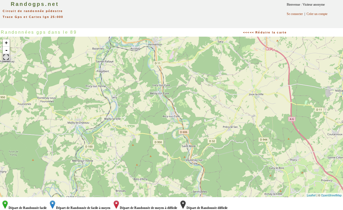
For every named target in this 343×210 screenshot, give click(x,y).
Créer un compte (317, 14)
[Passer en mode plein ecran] (6, 57)
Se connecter (295, 14)
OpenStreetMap (331, 195)
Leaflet (311, 195)
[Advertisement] (176, 12)
